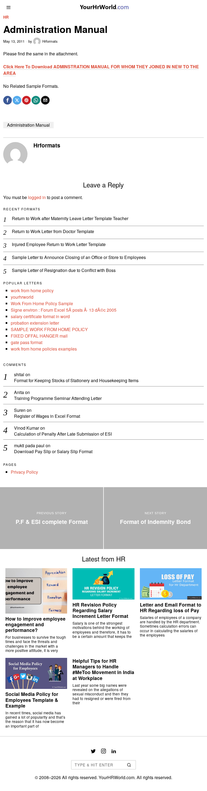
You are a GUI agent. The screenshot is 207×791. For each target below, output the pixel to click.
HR (6, 17)
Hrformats (50, 41)
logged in (37, 197)
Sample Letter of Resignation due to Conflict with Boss (64, 270)
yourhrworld (22, 297)
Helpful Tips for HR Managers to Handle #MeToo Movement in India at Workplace (103, 669)
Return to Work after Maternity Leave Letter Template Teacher (70, 218)
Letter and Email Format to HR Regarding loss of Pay (170, 607)
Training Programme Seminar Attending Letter (58, 398)
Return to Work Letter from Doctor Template (53, 231)
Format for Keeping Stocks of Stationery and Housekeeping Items (76, 380)
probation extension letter (35, 323)
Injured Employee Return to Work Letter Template (59, 244)
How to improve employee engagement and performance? (35, 624)
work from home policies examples (44, 349)
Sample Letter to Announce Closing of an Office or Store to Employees (79, 257)
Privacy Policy (24, 472)
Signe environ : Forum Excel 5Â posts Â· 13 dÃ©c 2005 (63, 310)
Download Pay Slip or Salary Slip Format (53, 452)
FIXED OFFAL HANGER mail (39, 336)
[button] (129, 764)
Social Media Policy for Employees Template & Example (31, 699)
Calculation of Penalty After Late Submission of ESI (63, 434)
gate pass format (26, 342)
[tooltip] (7, 100)
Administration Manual (28, 125)
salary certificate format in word (40, 316)
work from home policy (32, 290)
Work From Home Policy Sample (42, 303)
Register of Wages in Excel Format (47, 416)
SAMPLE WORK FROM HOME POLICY (49, 329)
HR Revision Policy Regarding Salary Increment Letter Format (100, 610)
